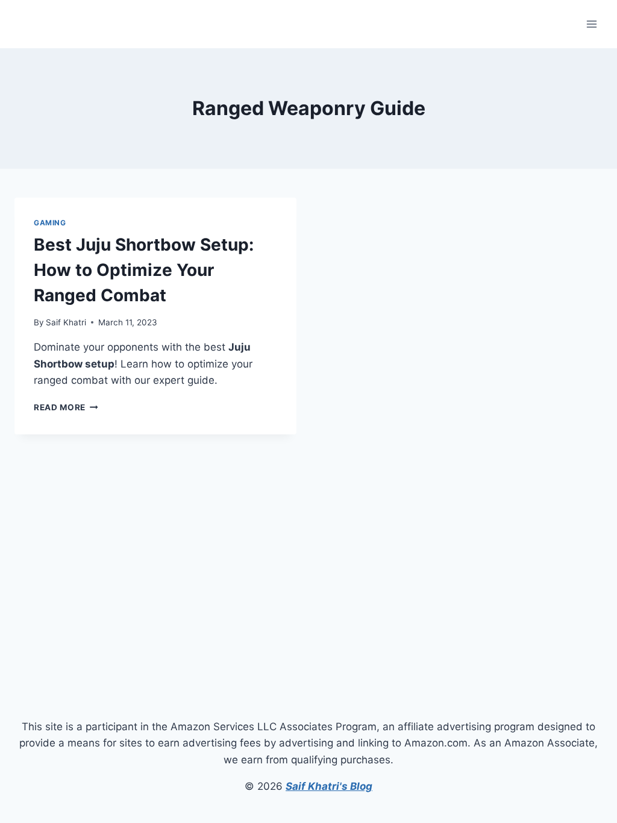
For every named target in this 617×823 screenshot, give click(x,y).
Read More (66, 407)
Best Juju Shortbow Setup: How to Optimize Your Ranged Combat (144, 269)
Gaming (50, 222)
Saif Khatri (66, 322)
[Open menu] (591, 23)
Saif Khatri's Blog (329, 786)
